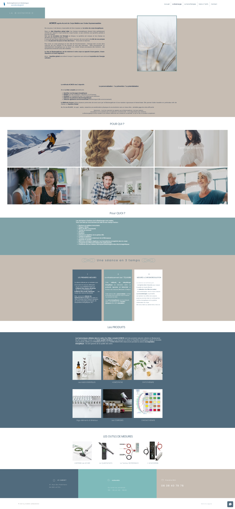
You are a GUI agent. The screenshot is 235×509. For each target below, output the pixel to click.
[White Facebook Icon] (226, 504)
